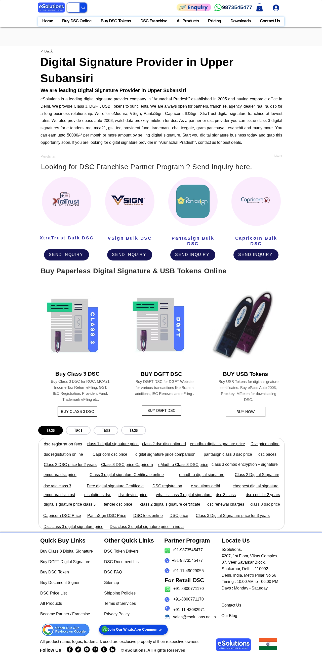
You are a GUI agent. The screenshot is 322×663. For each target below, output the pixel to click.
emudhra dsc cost (59, 495)
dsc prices (267, 454)
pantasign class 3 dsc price (228, 454)
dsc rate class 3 (57, 486)
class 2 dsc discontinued (164, 444)
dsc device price (132, 495)
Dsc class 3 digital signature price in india (147, 526)
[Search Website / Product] (83, 7)
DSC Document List (122, 562)
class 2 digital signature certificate (170, 504)
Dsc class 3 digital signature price (73, 526)
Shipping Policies (120, 593)
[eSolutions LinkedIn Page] (112, 649)
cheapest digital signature (255, 486)
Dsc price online (265, 444)
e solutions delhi (205, 486)
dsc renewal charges (225, 504)
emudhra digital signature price (217, 444)
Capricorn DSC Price (62, 515)
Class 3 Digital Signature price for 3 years (233, 515)
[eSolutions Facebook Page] (70, 649)
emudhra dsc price (60, 475)
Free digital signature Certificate (115, 486)
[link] (259, 7)
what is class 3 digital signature (184, 495)
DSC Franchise (103, 167)
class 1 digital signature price (113, 444)
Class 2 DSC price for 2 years (70, 464)
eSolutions (135, 650)
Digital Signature (122, 271)
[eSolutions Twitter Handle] (78, 649)
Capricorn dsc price (110, 454)
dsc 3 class (226, 495)
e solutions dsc (97, 495)
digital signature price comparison (165, 454)
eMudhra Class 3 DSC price (183, 464)
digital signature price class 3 (70, 504)
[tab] (50, 430)
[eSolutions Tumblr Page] (104, 649)
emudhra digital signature (201, 475)
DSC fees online (148, 515)
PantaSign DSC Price (106, 515)
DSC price (179, 515)
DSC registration (167, 486)
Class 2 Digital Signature (257, 475)
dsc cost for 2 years (263, 495)
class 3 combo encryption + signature (245, 464)
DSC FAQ (113, 572)
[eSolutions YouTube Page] (87, 649)
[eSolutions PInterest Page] (95, 649)
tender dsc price (118, 504)
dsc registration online (63, 454)
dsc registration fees (63, 444)
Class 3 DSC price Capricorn (127, 464)
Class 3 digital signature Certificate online (127, 475)
